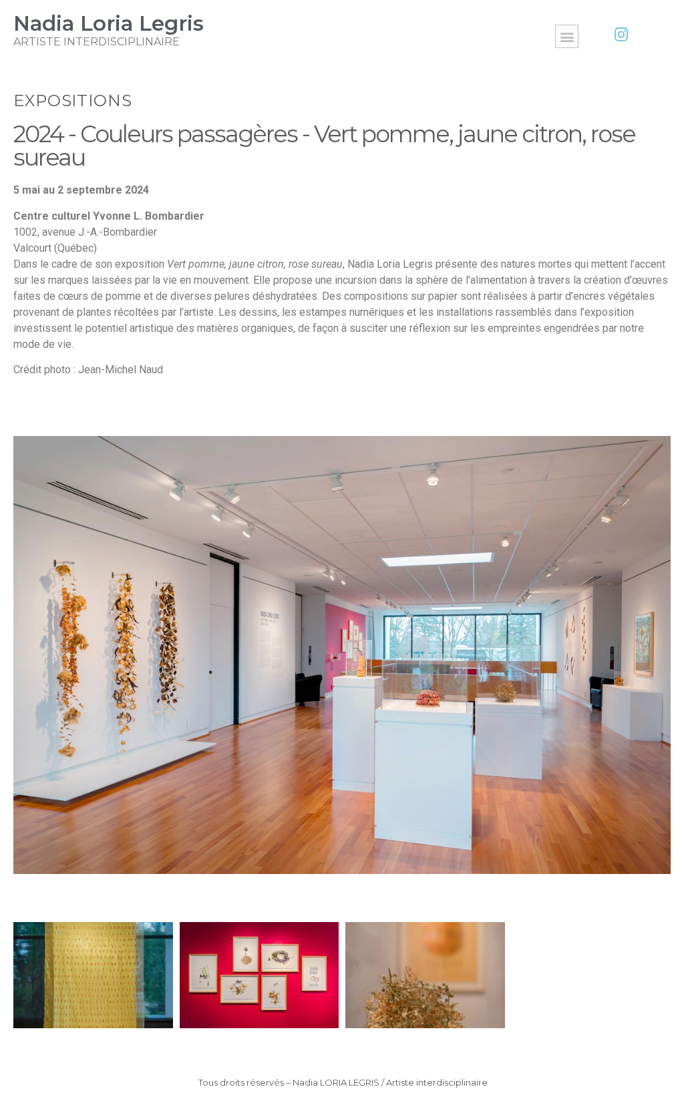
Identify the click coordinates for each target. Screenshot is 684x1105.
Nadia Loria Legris (108, 23)
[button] (566, 36)
